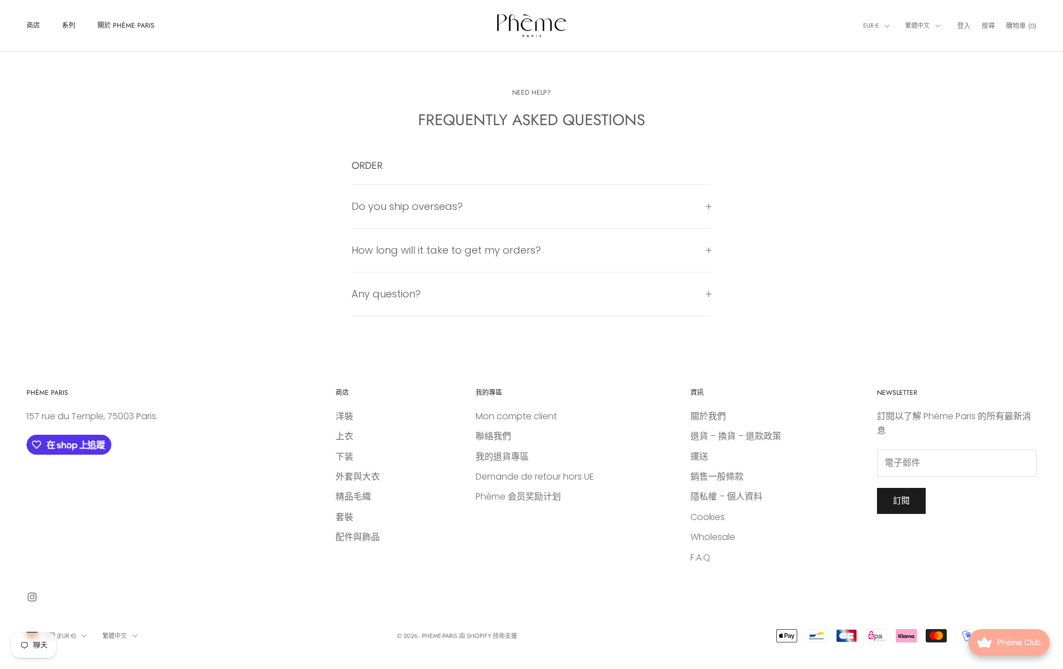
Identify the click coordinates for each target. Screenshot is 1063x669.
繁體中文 (917, 25)
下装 (344, 456)
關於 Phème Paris (125, 25)
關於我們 (708, 416)
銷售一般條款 (717, 476)
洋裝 (344, 416)
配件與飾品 (358, 537)
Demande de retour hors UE (535, 476)
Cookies (707, 517)
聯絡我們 (493, 436)
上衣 (344, 436)
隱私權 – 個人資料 (726, 496)
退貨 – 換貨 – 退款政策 (735, 436)
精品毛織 (353, 496)
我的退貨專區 (502, 456)
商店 (33, 25)
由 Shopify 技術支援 (488, 635)
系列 (68, 25)
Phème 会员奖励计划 (518, 496)
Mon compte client (516, 416)
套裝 (344, 517)
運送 (699, 456)
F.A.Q (700, 557)
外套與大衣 (358, 476)
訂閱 (901, 500)
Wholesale (712, 537)
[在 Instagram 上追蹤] (32, 597)
